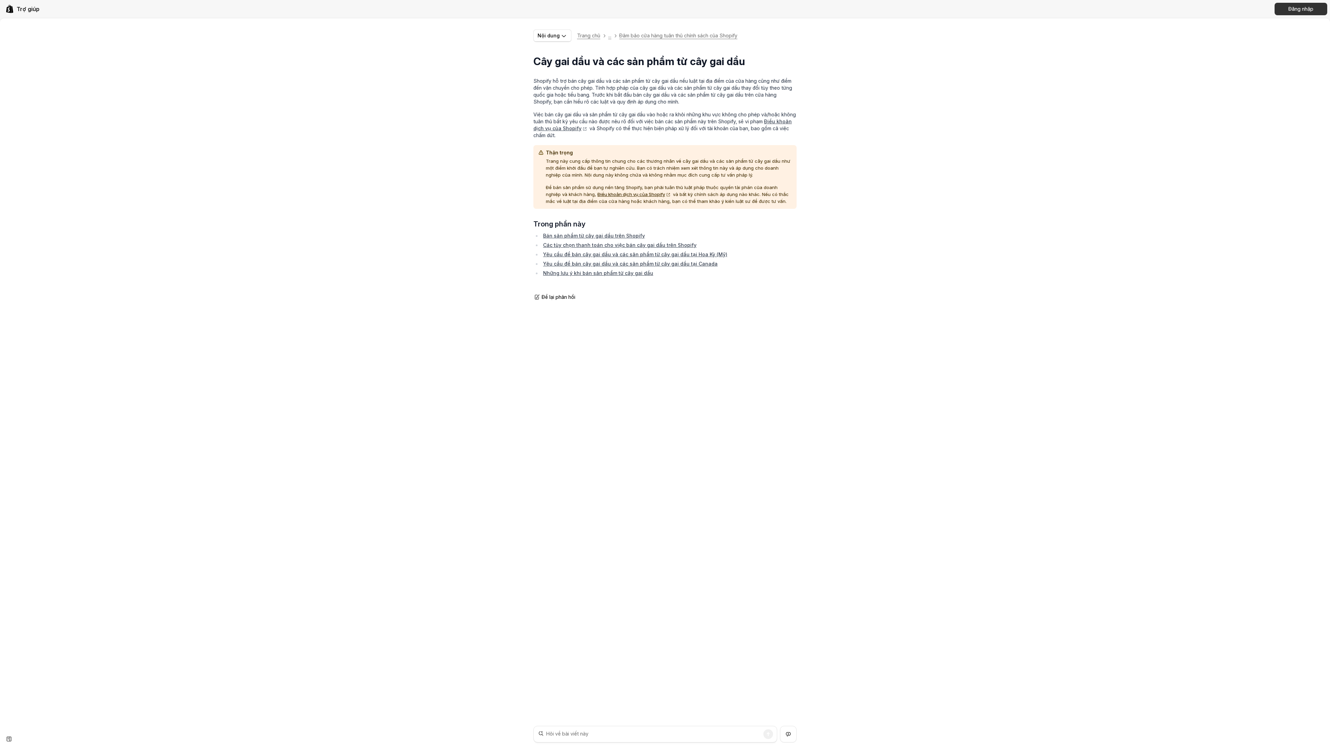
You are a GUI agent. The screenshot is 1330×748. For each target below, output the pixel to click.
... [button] (609, 35)
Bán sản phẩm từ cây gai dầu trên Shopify (594, 236)
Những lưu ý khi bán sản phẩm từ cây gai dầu (598, 273)
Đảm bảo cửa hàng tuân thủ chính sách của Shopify (678, 35)
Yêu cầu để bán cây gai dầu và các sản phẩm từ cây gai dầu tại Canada (630, 264)
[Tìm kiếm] (768, 734)
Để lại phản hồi (558, 297)
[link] (22, 9)
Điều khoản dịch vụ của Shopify (631, 194)
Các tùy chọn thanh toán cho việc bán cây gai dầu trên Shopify (620, 245)
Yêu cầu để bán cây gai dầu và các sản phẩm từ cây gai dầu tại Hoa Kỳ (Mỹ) (635, 254)
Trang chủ (588, 35)
